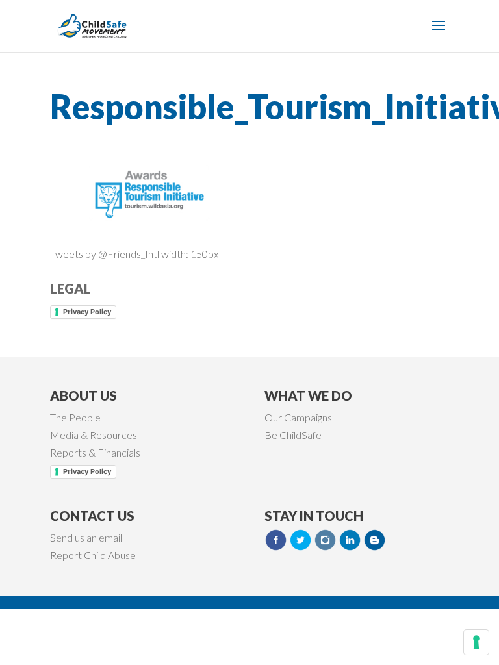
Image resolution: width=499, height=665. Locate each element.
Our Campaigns (298, 417)
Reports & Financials (95, 452)
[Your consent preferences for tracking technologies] (476, 642)
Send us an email (86, 537)
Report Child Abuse (93, 555)
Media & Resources (93, 435)
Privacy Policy (87, 311)
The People (75, 417)
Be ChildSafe (293, 435)
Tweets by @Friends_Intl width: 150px (134, 253)
